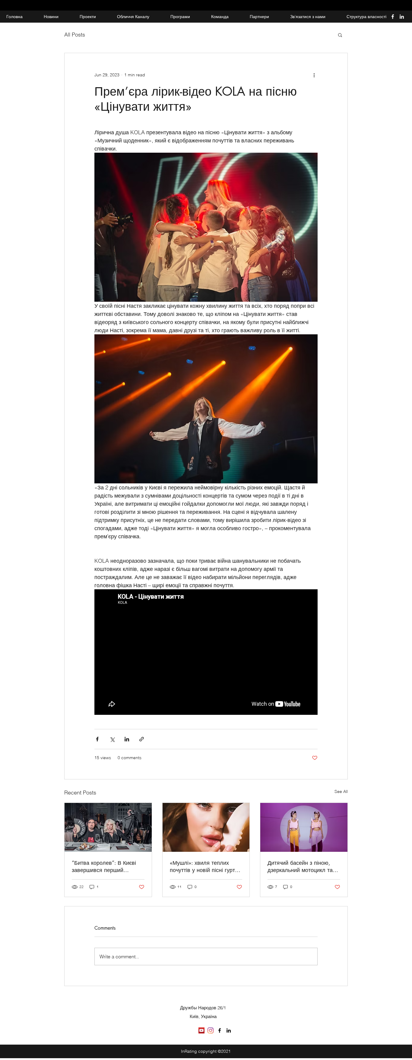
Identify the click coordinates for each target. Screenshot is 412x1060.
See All (341, 791)
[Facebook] (393, 17)
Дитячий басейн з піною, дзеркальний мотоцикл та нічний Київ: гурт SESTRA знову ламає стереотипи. (300, 866)
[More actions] (314, 74)
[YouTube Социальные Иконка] (201, 1030)
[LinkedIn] (402, 17)
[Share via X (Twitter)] (112, 739)
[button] (340, 34)
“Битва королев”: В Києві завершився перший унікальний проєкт (104, 866)
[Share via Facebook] (97, 739)
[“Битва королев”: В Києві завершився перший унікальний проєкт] (108, 827)
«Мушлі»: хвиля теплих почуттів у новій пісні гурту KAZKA (204, 866)
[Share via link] (141, 739)
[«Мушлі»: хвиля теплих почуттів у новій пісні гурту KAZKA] (206, 827)
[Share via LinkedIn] (127, 739)
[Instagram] (211, 1030)
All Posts (74, 34)
